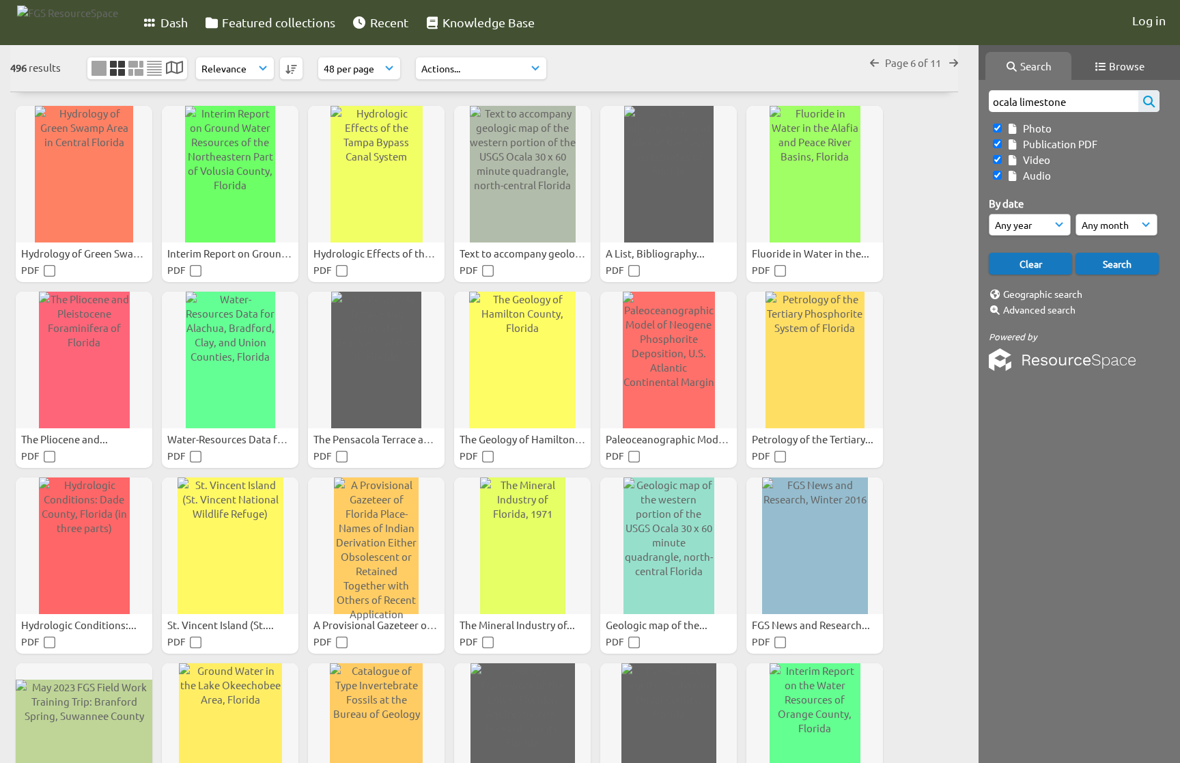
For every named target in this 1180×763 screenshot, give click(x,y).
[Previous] (874, 62)
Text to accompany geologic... (529, 253)
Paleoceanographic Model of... (677, 438)
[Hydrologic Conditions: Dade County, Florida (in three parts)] (84, 545)
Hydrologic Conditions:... (80, 624)
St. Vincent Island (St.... (221, 624)
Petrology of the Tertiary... (813, 438)
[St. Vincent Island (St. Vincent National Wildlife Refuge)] (230, 545)
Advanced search (1039, 309)
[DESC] (291, 68)
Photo (1035, 128)
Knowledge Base (487, 22)
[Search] (1149, 101)
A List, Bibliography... (656, 253)
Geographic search (1042, 294)
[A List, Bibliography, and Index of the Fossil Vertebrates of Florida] (668, 174)
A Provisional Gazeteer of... (376, 624)
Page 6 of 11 (914, 62)
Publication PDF (1058, 143)
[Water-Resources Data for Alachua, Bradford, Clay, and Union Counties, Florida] (230, 360)
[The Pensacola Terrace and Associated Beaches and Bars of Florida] (376, 360)
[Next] (953, 62)
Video (1034, 159)
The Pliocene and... (65, 438)
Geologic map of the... (658, 624)
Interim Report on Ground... (232, 253)
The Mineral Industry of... (518, 624)
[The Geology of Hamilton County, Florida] (522, 360)
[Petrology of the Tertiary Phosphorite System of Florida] (814, 360)
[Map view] (174, 68)
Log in (1149, 20)
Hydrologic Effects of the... (376, 253)
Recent (387, 22)
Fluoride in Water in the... (811, 253)
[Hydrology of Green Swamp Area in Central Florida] (84, 174)
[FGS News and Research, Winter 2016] (814, 545)
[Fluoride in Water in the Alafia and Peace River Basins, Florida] (814, 174)
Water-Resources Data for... (232, 438)
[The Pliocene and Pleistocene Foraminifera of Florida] (84, 360)
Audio (1035, 175)
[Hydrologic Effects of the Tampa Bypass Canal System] (376, 174)
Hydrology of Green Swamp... (89, 253)
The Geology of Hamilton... (522, 438)
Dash (173, 22)
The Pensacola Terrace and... (379, 438)
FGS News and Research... (812, 624)
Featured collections (277, 22)
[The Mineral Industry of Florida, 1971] (522, 545)
